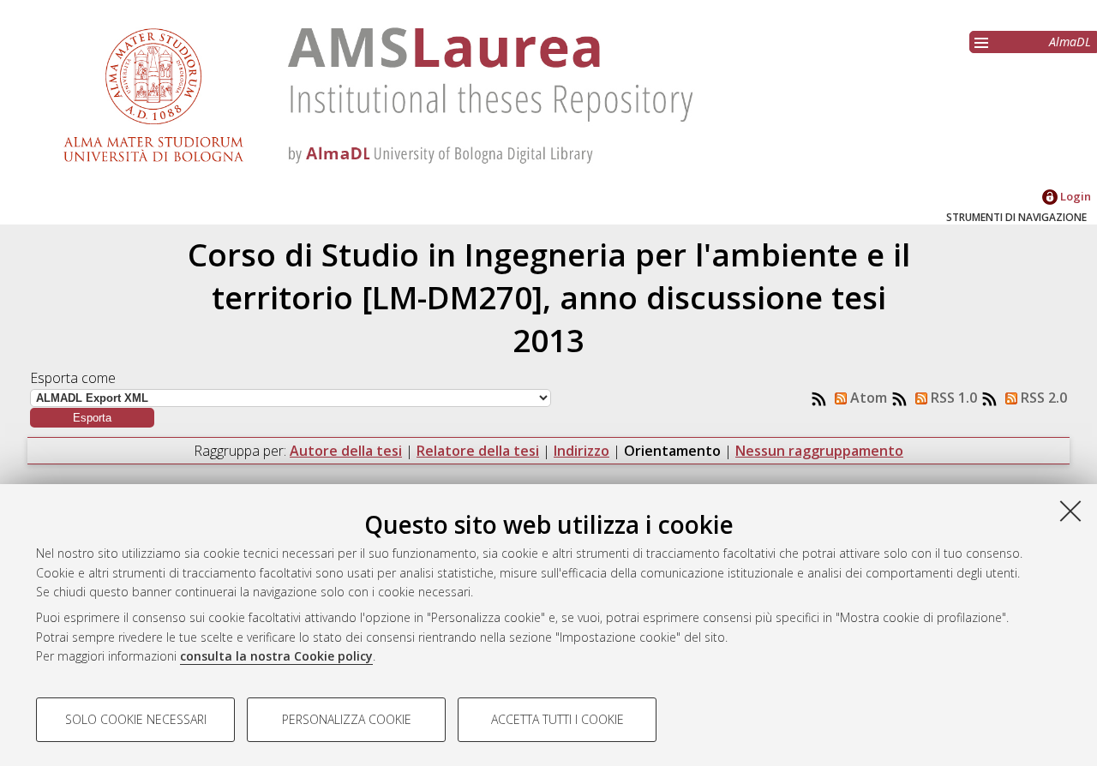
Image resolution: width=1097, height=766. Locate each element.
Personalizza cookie (346, 719)
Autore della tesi (346, 450)
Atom (867, 397)
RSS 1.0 (952, 397)
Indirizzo (581, 450)
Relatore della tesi (478, 450)
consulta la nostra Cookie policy (276, 656)
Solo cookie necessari (136, 719)
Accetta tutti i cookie (557, 719)
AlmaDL (1070, 41)
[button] (92, 418)
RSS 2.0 (1042, 397)
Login (1074, 196)
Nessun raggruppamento (819, 450)
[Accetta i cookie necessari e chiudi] (1070, 510)
